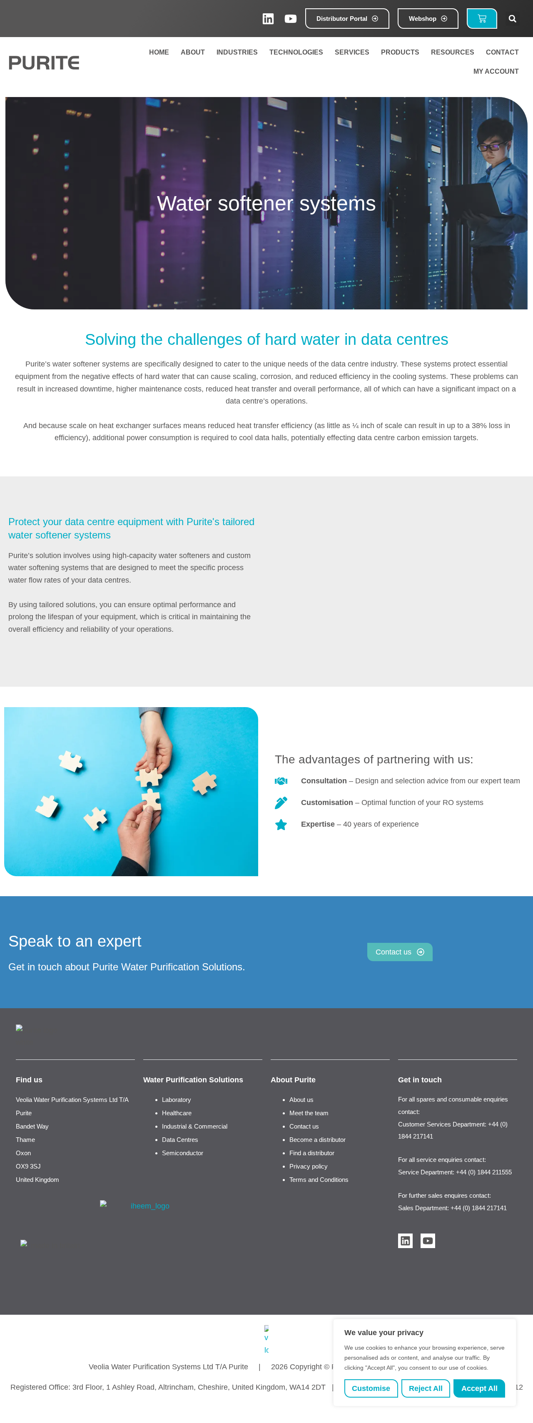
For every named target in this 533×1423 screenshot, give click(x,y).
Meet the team (309, 1112)
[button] (513, 19)
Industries (237, 52)
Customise (371, 1388)
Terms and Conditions (319, 1179)
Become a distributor (317, 1139)
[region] (424, 1362)
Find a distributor (311, 1152)
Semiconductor (182, 1152)
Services (352, 52)
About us (301, 1099)
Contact (502, 52)
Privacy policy (308, 1166)
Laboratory (176, 1099)
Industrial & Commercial (194, 1126)
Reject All (426, 1388)
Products (400, 52)
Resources (452, 52)
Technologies (296, 52)
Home (159, 52)
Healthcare (177, 1112)
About (193, 52)
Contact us (304, 1126)
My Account (494, 71)
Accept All (479, 1388)
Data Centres (180, 1139)
